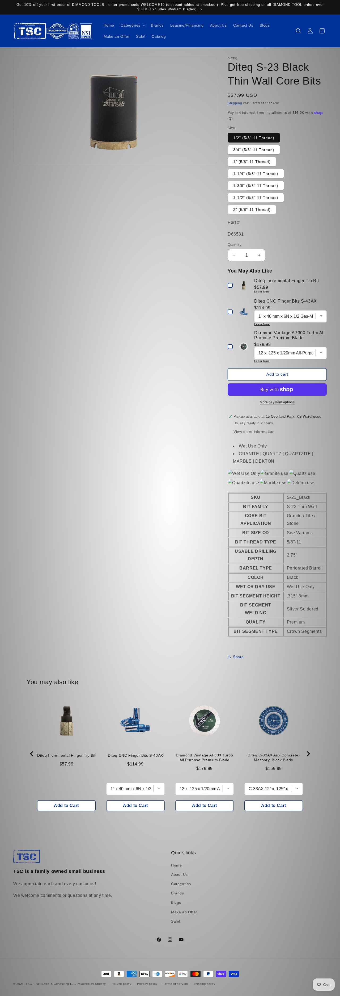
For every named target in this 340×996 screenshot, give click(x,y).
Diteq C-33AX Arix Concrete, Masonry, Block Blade (273, 757)
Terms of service (175, 983)
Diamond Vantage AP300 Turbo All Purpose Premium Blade (204, 757)
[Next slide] (308, 753)
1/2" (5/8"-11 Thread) (253, 138)
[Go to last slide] (32, 753)
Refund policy (121, 983)
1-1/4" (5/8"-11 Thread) (255, 173)
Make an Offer (184, 912)
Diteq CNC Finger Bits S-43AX (135, 755)
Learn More (262, 291)
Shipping (235, 103)
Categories (181, 884)
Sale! (175, 921)
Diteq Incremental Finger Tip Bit (66, 755)
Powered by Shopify (91, 983)
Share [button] (238, 657)
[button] (132, 25)
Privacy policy (147, 983)
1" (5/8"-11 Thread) (252, 162)
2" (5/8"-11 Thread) (252, 209)
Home (176, 865)
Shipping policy (204, 983)
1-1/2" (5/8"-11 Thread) (255, 197)
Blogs (176, 902)
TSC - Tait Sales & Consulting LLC (51, 983)
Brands (177, 893)
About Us (179, 874)
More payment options (277, 402)
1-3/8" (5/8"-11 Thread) (255, 185)
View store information (253, 431)
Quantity (234, 245)
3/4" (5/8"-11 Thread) (253, 150)
